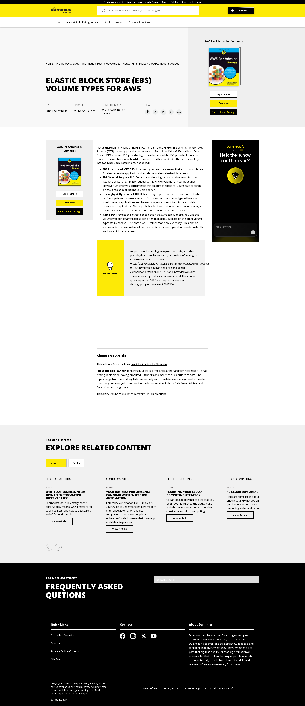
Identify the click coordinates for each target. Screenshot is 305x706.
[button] (76, 22)
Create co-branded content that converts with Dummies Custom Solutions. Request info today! (152, 1)
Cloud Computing (156, 394)
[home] (61, 10)
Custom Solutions (139, 22)
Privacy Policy (171, 688)
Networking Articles (134, 63)
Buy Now (224, 103)
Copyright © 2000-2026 (63, 683)
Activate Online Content (65, 651)
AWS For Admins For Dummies (113, 111)
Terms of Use (150, 688)
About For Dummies (63, 635)
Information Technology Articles (100, 63)
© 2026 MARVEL (59, 700)
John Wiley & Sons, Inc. (90, 683)
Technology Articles (67, 63)
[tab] (56, 463)
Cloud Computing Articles (164, 63)
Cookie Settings (192, 688)
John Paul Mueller (56, 110)
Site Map (56, 659)
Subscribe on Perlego (223, 112)
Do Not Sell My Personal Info (219, 688)
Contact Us (57, 643)
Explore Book (224, 94)
